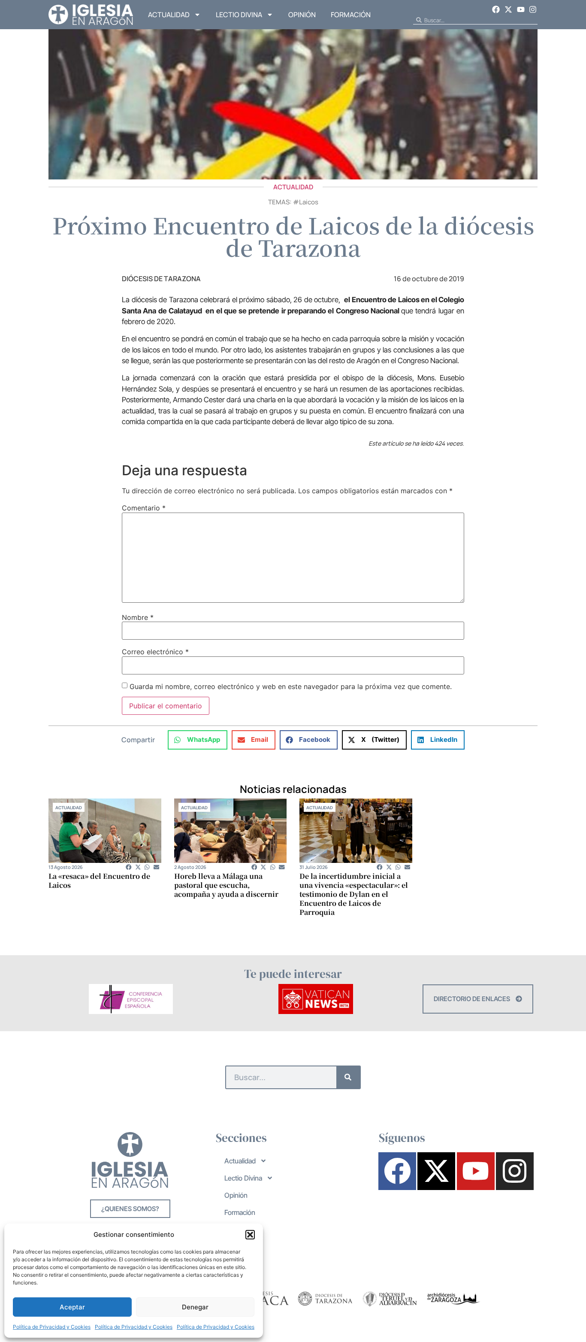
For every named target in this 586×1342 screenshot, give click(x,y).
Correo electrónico (155, 651)
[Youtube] (521, 9)
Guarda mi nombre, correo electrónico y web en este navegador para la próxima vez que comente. (291, 686)
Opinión (302, 14)
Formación (351, 14)
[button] (250, 1234)
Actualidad (169, 14)
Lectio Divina (239, 14)
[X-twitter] (508, 9)
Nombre (138, 617)
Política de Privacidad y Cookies (52, 1327)
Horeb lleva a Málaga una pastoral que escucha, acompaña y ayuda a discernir (226, 885)
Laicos (308, 201)
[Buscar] (348, 1077)
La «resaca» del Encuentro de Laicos (99, 880)
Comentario (144, 507)
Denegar (195, 1307)
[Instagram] (533, 9)
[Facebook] (496, 9)
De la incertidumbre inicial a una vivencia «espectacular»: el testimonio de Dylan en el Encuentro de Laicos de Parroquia (353, 894)
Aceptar (72, 1307)
